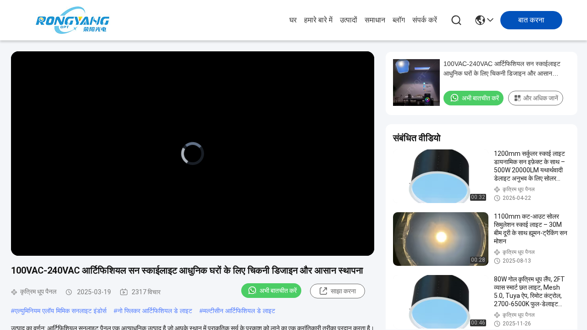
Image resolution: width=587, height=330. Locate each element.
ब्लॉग (399, 20)
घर (293, 20)
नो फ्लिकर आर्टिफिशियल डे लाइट (154, 310)
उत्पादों (348, 20)
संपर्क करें (424, 20)
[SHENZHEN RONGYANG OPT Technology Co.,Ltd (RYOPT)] (72, 20)
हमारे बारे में (318, 20)
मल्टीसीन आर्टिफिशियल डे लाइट (239, 310)
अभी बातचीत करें (278, 290)
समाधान (375, 20)
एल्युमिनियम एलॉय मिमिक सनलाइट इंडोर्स (60, 310)
